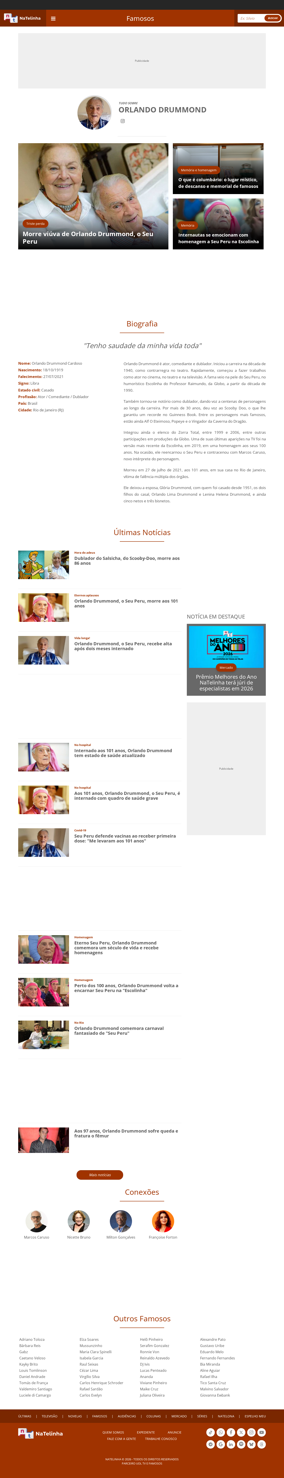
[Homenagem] (43, 949)
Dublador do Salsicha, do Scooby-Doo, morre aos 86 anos (127, 560)
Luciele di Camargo (35, 1395)
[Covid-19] (43, 842)
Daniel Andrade (32, 1376)
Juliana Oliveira (152, 1395)
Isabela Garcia (91, 1358)
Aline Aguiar (210, 1370)
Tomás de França (33, 1382)
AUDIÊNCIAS (127, 1416)
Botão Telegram (210, 1448)
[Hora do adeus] (43, 564)
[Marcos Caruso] (37, 1221)
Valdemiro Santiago (35, 1389)
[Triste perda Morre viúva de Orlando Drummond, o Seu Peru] (93, 196)
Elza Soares (89, 1339)
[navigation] (53, 18)
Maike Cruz (149, 1389)
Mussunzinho (91, 1345)
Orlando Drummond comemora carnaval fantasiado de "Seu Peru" (119, 1030)
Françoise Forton (163, 1237)
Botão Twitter (241, 1436)
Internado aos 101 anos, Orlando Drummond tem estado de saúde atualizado (123, 753)
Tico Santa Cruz (213, 1382)
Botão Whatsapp (221, 1436)
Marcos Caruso (36, 1237)
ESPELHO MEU (255, 1416)
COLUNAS (153, 1416)
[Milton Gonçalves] (121, 1221)
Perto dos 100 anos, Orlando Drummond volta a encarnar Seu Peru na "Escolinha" (126, 988)
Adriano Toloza (32, 1339)
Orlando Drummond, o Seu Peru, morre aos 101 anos (126, 603)
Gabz (23, 1351)
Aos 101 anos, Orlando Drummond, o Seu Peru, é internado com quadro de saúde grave (127, 795)
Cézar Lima (89, 1370)
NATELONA (226, 1416)
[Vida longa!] (43, 650)
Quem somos (113, 1432)
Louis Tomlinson (33, 1370)
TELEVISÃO (49, 1416)
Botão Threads (261, 1448)
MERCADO (179, 1416)
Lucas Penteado (153, 1370)
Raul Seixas (89, 1364)
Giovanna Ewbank (215, 1395)
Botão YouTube (261, 1436)
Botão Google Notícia (221, 1448)
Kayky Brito (28, 1364)
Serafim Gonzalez (154, 1345)
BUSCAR (272, 18)
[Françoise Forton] (163, 1221)
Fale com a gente (121, 1439)
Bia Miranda (210, 1364)
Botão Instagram (251, 1436)
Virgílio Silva (90, 1376)
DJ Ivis (145, 1364)
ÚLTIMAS (24, 1416)
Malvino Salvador (214, 1389)
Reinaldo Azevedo (155, 1358)
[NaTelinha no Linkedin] (231, 1444)
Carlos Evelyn (91, 1395)
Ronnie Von (149, 1351)
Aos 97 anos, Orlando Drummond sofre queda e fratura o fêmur (126, 1133)
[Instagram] (123, 120)
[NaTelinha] (22, 18)
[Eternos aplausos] (43, 607)
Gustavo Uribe (212, 1345)
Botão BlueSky (251, 1448)
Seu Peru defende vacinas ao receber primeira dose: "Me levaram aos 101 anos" (125, 838)
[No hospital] (43, 757)
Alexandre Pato (213, 1339)
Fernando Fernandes (217, 1358)
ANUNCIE (174, 1432)
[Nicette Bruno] (79, 1221)
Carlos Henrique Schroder (101, 1382)
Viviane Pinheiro (153, 1382)
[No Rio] (43, 1034)
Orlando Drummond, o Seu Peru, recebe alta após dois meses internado (123, 646)
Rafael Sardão (91, 1389)
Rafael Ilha (208, 1376)
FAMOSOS (99, 1416)
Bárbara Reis (30, 1345)
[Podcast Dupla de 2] (241, 1444)
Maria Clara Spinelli (96, 1351)
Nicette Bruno (79, 1237)
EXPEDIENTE (146, 1432)
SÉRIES (202, 1416)
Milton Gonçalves (120, 1237)
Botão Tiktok (210, 1436)
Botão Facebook (231, 1436)
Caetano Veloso (32, 1358)
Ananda (146, 1376)
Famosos (140, 18)
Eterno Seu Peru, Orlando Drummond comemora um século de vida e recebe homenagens (116, 948)
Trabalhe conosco (161, 1439)
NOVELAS (75, 1416)
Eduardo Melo (212, 1351)
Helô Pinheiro (151, 1339)
